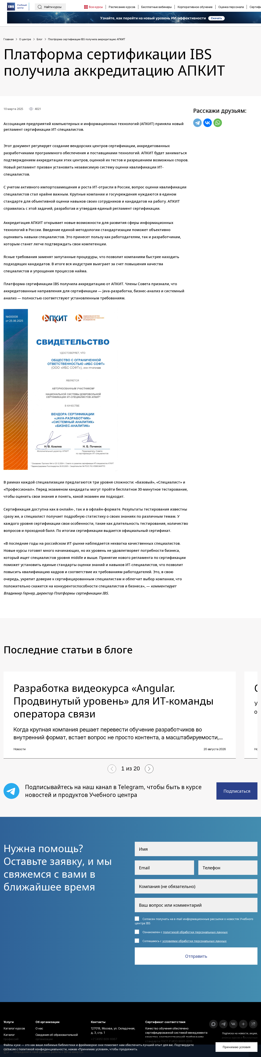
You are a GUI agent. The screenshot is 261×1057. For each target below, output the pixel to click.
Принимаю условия (236, 1047)
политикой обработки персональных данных (195, 932)
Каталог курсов (14, 1028)
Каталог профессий (11, 1037)
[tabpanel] (120, 715)
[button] (112, 769)
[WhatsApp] (217, 122)
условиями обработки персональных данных (194, 941)
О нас (39, 1028)
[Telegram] (197, 122)
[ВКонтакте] (207, 122)
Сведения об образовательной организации (57, 1037)
